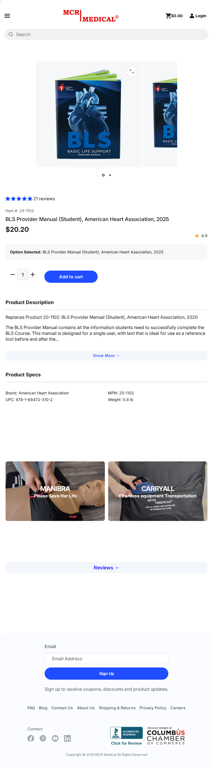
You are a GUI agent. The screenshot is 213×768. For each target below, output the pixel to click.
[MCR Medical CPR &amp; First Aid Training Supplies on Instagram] (43, 738)
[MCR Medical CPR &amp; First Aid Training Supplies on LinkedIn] (67, 738)
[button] (19, 198)
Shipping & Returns (117, 707)
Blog (43, 707)
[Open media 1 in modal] (131, 71)
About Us (86, 707)
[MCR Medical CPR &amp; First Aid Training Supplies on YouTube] (55, 738)
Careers (178, 707)
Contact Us (62, 707)
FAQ (31, 707)
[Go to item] (103, 175)
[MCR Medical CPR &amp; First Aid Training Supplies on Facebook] (30, 738)
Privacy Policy (153, 707)
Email (50, 646)
